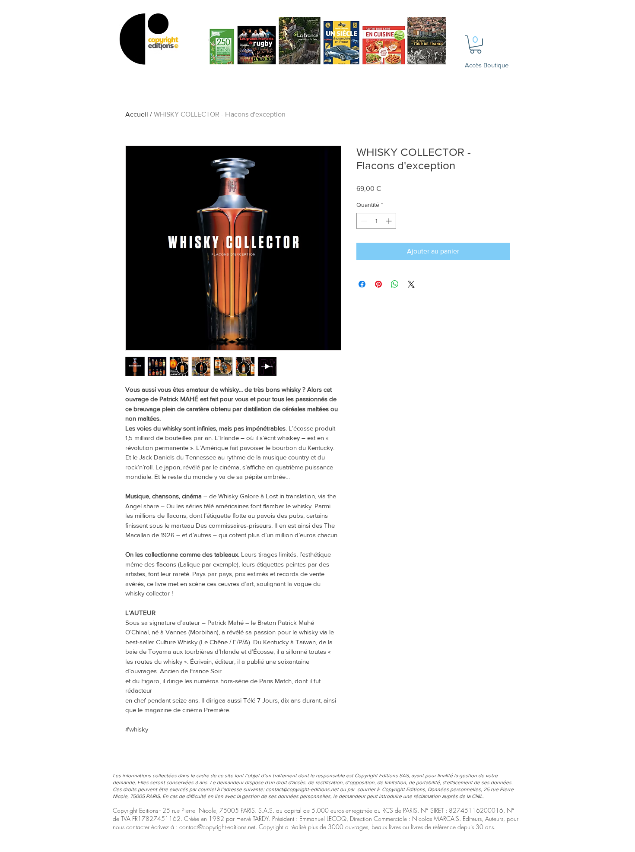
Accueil (136, 114)
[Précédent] (211, 40)
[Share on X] (411, 284)
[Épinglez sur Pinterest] (378, 284)
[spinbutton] (376, 220)
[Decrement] (363, 220)
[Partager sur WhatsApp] (395, 284)
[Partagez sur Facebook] (362, 284)
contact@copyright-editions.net (302, 789)
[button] (475, 44)
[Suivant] (444, 40)
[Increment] (389, 220)
